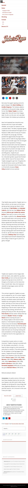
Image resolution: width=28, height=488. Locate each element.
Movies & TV (5, 26)
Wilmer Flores (21, 210)
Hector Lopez (10, 357)
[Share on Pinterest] (10, 99)
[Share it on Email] (13, 99)
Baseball (4, 5)
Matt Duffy (5, 278)
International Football (6, 12)
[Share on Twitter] (7, 99)
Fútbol (3, 8)
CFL (3, 24)
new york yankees (15, 423)
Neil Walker (13, 208)
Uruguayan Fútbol (6, 10)
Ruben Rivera (12, 361)
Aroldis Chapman (7, 107)
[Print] (17, 99)
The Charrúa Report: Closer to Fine (15, 466)
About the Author (7, 395)
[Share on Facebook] (3, 99)
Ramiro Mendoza (7, 363)
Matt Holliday (17, 105)
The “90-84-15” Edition (15, 469)
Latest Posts (18, 395)
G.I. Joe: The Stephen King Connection (17, 461)
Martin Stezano (19, 70)
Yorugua (5, 464)
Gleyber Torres (12, 315)
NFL (3, 22)
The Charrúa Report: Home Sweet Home (16, 464)
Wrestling (4, 17)
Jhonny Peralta (21, 216)
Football (4, 19)
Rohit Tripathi (13, 485)
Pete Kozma (5, 313)
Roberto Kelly (18, 359)
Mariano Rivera (11, 367)
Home (3, 2)
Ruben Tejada (12, 111)
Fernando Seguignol (7, 365)
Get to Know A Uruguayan (7, 14)
